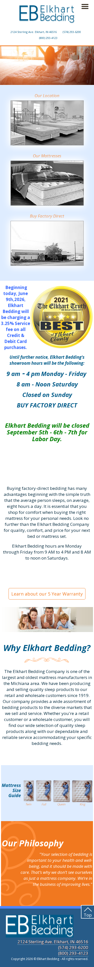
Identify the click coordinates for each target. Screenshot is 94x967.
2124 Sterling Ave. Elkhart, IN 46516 (34, 32)
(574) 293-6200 (72, 32)
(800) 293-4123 (48, 38)
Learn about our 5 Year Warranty (47, 594)
